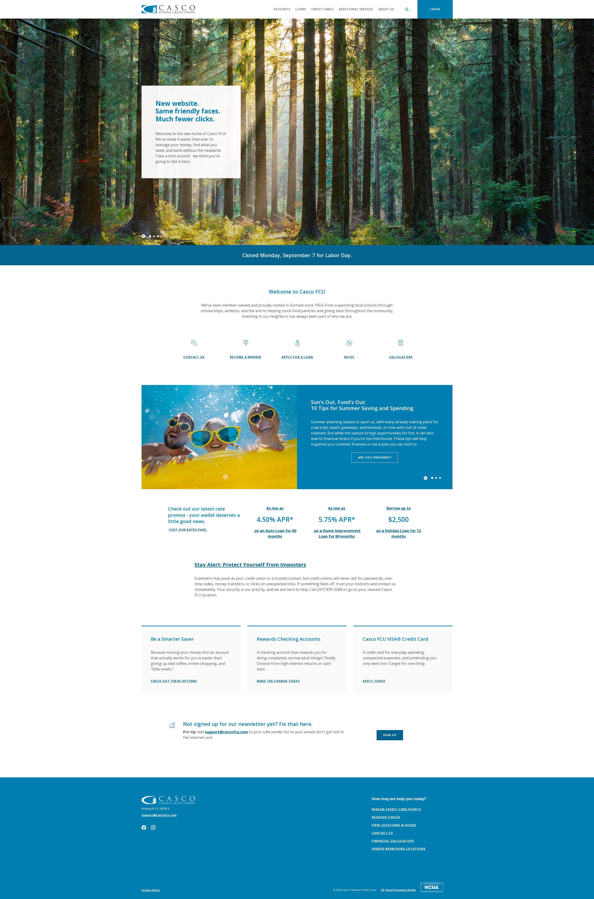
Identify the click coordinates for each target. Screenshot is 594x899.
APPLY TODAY (374, 595)
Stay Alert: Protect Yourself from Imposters (250, 478)
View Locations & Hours (394, 740)
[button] (191, 551)
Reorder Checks (386, 732)
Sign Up (390, 649)
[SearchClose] (407, 9)
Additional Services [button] (356, 9)
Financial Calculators (393, 755)
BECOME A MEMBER (245, 272)
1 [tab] (150, 151)
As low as (275, 422)
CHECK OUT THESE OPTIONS (174, 595)
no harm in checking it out (378, 374)
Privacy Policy (151, 804)
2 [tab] (154, 151)
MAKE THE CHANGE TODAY (278, 595)
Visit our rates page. (187, 444)
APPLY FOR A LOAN (297, 272)
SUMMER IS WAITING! (179, 127)
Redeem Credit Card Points (396, 724)
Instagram (153, 742)
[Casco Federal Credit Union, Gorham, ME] (168, 9)
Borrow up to (399, 422)
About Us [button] (386, 9)
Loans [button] (301, 9)
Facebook (144, 742)
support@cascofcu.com (226, 646)
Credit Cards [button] (322, 9)
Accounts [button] (282, 9)
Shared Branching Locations (398, 763)
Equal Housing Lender (401, 804)
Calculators (401, 272)
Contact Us (193, 272)
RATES (349, 272)
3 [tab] (158, 151)
